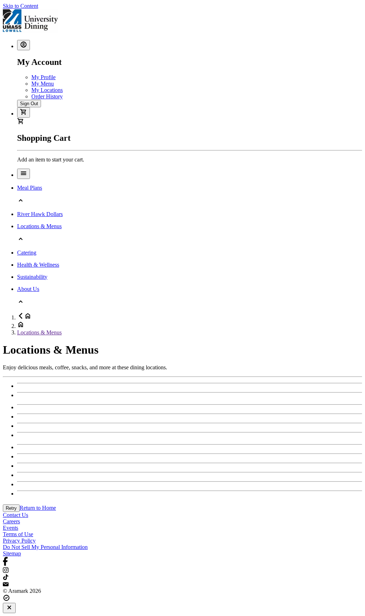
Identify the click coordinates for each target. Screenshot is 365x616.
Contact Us (15, 515)
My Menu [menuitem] (42, 84)
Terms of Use (18, 534)
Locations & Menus (39, 332)
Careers (11, 521)
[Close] (9, 608)
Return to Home (38, 508)
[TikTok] (182, 577)
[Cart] (23, 112)
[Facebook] (182, 562)
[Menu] (23, 174)
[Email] (182, 584)
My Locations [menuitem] (47, 90)
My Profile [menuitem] (43, 77)
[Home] (30, 31)
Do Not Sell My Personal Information (45, 547)
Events (10, 528)
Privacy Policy (19, 541)
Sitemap (12, 553)
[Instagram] (182, 570)
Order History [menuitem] (47, 96)
